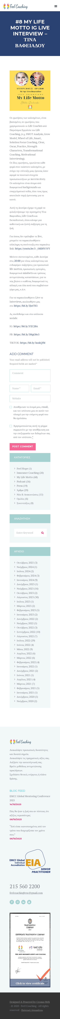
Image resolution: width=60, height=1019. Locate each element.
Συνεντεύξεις (23, 503)
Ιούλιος (23, 571)
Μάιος (23, 649)
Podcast (21, 481)
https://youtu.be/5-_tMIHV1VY (32, 248)
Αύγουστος (25, 597)
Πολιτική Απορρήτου (32, 1010)
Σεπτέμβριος (26, 632)
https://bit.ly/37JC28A (26, 326)
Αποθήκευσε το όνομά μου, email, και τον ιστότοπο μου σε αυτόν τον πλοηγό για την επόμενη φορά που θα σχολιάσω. (31, 412)
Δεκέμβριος (25, 584)
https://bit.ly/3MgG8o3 (26, 334)
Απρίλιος (24, 653)
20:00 (17, 260)
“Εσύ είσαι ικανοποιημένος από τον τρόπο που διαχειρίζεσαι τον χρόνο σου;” (28, 830)
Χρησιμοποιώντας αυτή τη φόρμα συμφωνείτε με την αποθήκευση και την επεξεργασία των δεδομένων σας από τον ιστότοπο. (31, 431)
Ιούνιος (23, 644)
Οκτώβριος (25, 562)
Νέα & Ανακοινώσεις (27, 494)
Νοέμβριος (25, 567)
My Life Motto (25, 477)
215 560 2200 (25, 886)
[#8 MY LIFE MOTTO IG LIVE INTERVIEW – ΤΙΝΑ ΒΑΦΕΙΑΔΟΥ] (30, 90)
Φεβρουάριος (26, 575)
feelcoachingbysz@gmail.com (26, 892)
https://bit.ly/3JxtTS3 (25, 305)
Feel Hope (22, 468)
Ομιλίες (20, 498)
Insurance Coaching (28, 472)
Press (20, 485)
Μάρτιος (24, 606)
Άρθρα (20, 490)
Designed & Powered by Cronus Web (30, 1002)
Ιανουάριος (25, 580)
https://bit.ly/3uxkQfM (32, 342)
